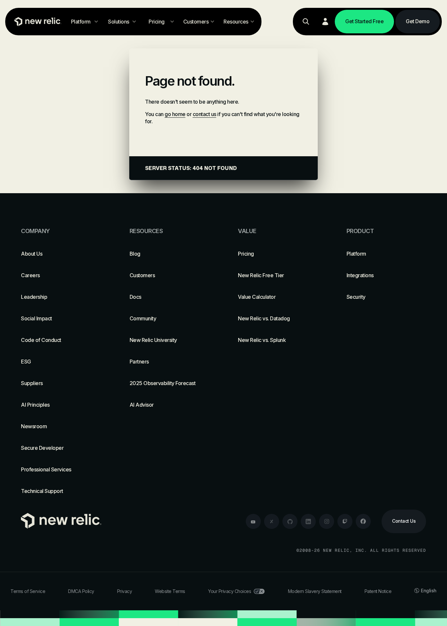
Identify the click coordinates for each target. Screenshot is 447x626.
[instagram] (326, 521)
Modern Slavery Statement (315, 591)
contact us (204, 114)
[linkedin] (308, 521)
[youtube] (253, 521)
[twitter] (271, 521)
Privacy (124, 591)
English (429, 590)
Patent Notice (378, 591)
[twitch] (345, 521)
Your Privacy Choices (229, 591)
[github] (290, 521)
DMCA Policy (81, 591)
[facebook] (363, 521)
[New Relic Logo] (36, 21)
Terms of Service (27, 591)
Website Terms (170, 591)
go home (175, 114)
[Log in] (325, 21)
